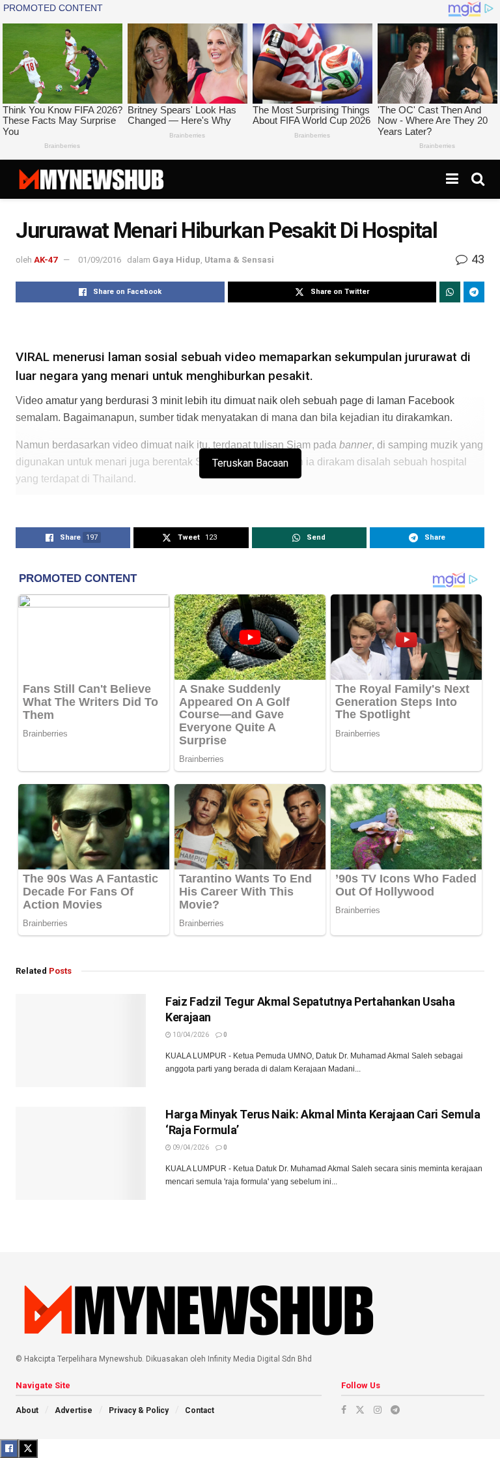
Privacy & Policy (139, 1410)
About (27, 1410)
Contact (199, 1410)
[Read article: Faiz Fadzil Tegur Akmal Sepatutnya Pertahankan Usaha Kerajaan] (81, 1040)
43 (476, 259)
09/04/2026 (190, 1147)
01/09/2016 (99, 260)
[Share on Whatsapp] (449, 292)
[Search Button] (477, 179)
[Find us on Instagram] (378, 1410)
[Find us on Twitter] (360, 1410)
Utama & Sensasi (239, 260)
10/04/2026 (190, 1034)
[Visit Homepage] (91, 179)
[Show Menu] (452, 179)
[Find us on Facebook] (343, 1410)
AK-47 (45, 260)
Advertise (73, 1410)
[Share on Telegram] (474, 292)
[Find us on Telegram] (395, 1410)
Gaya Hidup (176, 260)
